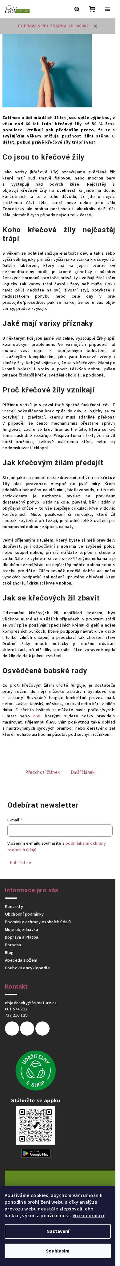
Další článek (83, 772)
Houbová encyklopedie (27, 968)
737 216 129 (16, 1015)
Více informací (89, 1215)
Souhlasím (58, 1251)
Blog (9, 953)
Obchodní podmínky (24, 914)
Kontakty (14, 907)
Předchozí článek (42, 772)
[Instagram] (27, 1028)
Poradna (13, 945)
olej (37, 716)
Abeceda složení (21, 960)
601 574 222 (16, 1009)
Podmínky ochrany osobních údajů (38, 922)
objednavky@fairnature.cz (31, 1003)
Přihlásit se (20, 862)
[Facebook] (12, 1028)
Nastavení (57, 1231)
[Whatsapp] (42, 1028)
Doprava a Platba (21, 937)
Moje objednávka (21, 930)
